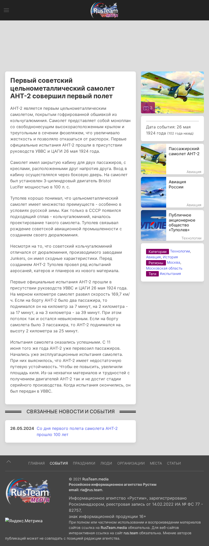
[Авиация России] (172, 192)
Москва (173, 262)
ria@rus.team (91, 490)
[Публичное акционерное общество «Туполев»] (172, 225)
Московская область (164, 268)
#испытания (170, 273)
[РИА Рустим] (28, 491)
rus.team (131, 533)
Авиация (153, 257)
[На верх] (8, 461)
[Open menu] (6, 10)
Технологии (180, 251)
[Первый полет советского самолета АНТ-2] (172, 92)
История (170, 257)
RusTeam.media (95, 479)
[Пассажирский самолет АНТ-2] (172, 159)
